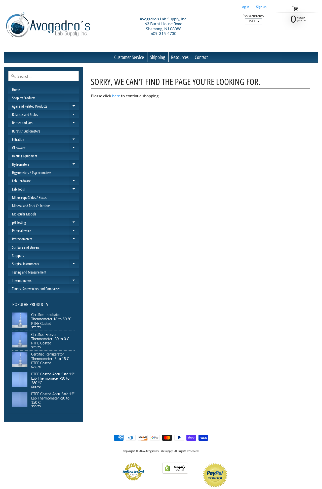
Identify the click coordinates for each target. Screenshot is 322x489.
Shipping (157, 57)
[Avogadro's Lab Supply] (48, 26)
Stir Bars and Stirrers (25, 247)
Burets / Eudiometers (26, 131)
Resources (180, 57)
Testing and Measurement (29, 272)
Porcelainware (45, 231)
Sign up (261, 7)
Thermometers (45, 281)
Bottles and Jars (45, 123)
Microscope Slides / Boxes (29, 197)
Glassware (45, 148)
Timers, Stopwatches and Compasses (36, 288)
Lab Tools (45, 190)
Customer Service (129, 57)
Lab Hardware (45, 181)
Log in (244, 7)
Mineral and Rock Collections (31, 205)
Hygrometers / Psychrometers (31, 172)
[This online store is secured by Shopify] (175, 470)
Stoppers (18, 255)
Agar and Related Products (45, 107)
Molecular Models (24, 213)
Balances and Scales (45, 115)
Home (16, 89)
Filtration (45, 140)
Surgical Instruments (45, 264)
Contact (201, 57)
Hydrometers (45, 165)
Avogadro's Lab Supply (159, 451)
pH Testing (45, 223)
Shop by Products (23, 97)
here (116, 95)
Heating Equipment (24, 155)
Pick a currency (253, 16)
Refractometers (45, 239)
